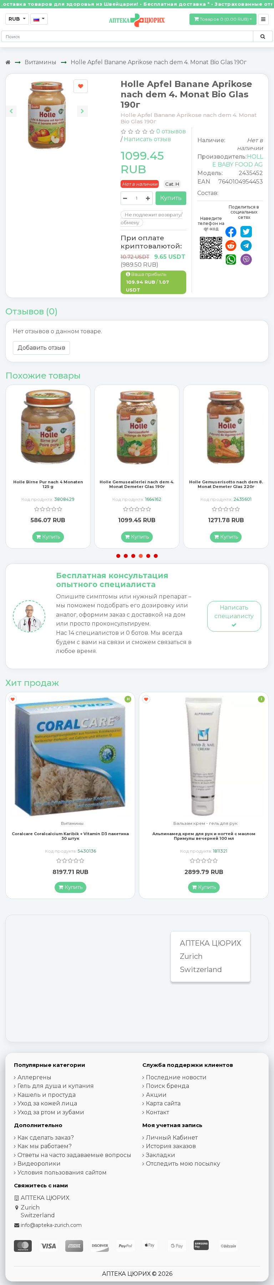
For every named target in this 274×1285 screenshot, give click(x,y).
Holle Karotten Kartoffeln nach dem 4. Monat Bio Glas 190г (226, 484)
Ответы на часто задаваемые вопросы (74, 1155)
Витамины (40, 62)
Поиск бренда (167, 1086)
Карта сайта (163, 1103)
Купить (171, 198)
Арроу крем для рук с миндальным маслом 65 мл (204, 833)
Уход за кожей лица (47, 1103)
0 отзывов (171, 131)
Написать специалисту (234, 612)
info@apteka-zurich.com (51, 1225)
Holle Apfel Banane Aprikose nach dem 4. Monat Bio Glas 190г (159, 62)
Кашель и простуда (46, 1094)
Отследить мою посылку (183, 1163)
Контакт (157, 1112)
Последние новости (176, 1077)
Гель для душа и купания (55, 1086)
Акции (156, 1094)
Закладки (160, 1155)
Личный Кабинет (172, 1137)
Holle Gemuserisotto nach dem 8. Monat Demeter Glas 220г (137, 484)
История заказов (171, 1146)
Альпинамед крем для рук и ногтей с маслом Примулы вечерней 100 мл (70, 836)
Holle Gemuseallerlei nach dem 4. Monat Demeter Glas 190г (48, 484)
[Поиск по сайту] (263, 36)
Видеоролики (39, 1163)
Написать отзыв (147, 139)
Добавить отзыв (41, 347)
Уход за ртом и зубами (50, 1112)
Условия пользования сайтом (62, 1172)
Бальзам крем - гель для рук (72, 823)
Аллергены (34, 1077)
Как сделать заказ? (45, 1137)
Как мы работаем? (44, 1146)
